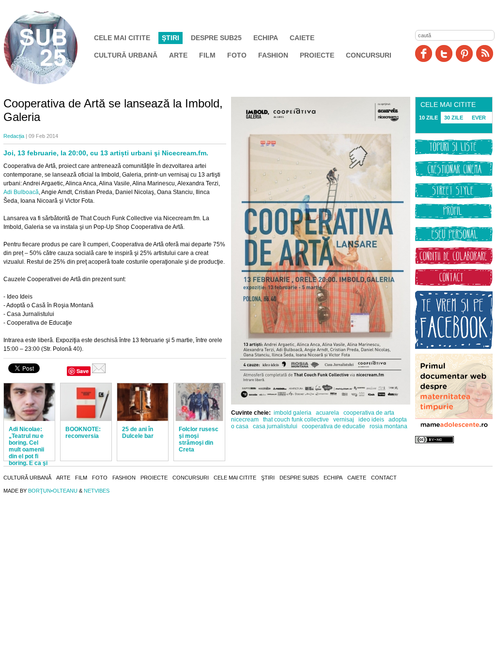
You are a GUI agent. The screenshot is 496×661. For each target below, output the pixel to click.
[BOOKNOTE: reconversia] (86, 402)
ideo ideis (371, 419)
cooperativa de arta (368, 412)
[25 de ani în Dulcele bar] (142, 402)
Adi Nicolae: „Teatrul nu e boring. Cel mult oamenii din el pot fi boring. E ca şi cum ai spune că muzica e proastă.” (28, 456)
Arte (178, 55)
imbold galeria (292, 412)
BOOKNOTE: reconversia (83, 432)
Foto (237, 55)
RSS (484, 53)
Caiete (302, 38)
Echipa (265, 38)
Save (83, 371)
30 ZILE (453, 117)
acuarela (327, 412)
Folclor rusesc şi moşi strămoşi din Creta (198, 439)
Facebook (423, 53)
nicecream (245, 419)
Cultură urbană (125, 55)
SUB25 (51, 47)
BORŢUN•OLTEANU (53, 491)
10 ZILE (428, 117)
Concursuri (368, 55)
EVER (479, 117)
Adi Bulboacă (21, 192)
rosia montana (388, 426)
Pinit (464, 53)
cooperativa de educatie (333, 426)
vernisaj (343, 419)
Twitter (443, 53)
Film (207, 55)
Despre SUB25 (216, 38)
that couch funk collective (296, 419)
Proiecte (317, 55)
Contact (384, 478)
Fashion (273, 55)
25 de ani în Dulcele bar (138, 432)
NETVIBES (96, 491)
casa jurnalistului (275, 426)
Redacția (13, 136)
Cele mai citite (122, 38)
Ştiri (170, 38)
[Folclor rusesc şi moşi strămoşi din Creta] (199, 402)
